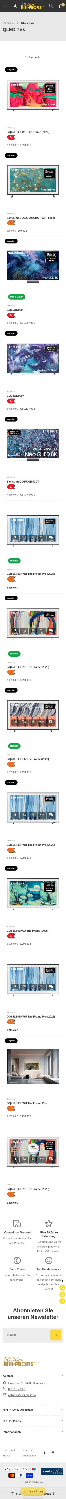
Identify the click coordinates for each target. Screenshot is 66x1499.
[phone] (62, 1288)
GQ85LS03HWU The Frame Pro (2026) (31, 573)
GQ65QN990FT (16, 309)
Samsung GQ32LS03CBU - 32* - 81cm (31, 217)
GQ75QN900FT (16, 395)
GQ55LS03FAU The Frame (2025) (28, 930)
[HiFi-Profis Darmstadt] (21, 1365)
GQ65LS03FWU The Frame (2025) (28, 132)
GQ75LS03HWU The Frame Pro (27, 1103)
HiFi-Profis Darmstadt (36, 1482)
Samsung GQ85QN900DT (23, 481)
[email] (62, 1301)
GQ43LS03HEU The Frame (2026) (28, 759)
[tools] (62, 1294)
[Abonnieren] (55, 1335)
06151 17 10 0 (16, 1389)
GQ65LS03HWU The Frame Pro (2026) (31, 1016)
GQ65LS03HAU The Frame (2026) (28, 666)
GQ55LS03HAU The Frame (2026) (28, 1189)
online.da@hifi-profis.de (22, 1394)
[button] (5, 6)
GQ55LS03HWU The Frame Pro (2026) (31, 844)
